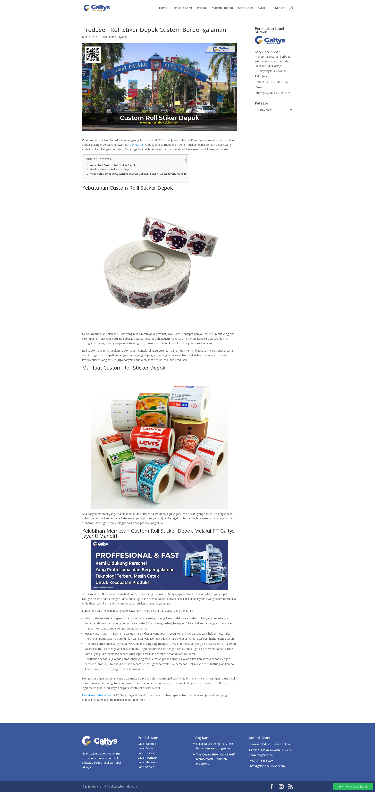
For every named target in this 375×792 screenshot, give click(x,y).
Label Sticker (146, 767)
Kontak (280, 8)
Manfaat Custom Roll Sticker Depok (111, 169)
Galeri (262, 8)
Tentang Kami (182, 8)
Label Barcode (147, 744)
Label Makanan (147, 762)
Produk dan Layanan (115, 37)
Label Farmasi (146, 748)
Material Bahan (222, 8)
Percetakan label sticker (97, 695)
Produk (202, 8)
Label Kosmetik (147, 757)
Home (163, 8)
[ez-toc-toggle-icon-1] (181, 160)
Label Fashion (146, 753)
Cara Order (245, 8)
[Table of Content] (183, 160)
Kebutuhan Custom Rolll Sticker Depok (113, 165)
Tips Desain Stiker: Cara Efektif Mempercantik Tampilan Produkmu (215, 759)
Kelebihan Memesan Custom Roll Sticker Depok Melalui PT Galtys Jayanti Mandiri (138, 173)
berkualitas (137, 144)
